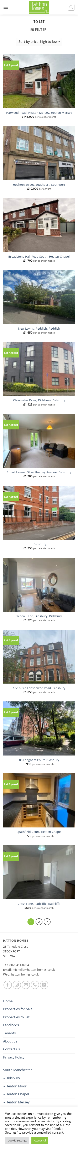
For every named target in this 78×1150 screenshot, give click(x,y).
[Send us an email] (26, 985)
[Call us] (35, 985)
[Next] (47, 921)
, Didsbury (39, 544)
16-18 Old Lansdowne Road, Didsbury (39, 688)
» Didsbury (11, 1078)
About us (10, 1041)
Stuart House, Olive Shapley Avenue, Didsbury (39, 472)
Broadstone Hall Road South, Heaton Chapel (39, 256)
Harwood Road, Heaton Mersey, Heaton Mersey (39, 113)
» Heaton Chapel (16, 1094)
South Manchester (17, 1070)
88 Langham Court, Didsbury (39, 760)
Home (8, 1001)
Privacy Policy (13, 1057)
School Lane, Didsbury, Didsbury (39, 616)
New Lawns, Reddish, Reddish (39, 328)
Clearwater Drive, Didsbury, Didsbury (39, 400)
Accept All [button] (40, 1140)
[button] (5, 7)
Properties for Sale (17, 1009)
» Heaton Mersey (16, 1102)
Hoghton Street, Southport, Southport (39, 185)
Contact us (11, 1049)
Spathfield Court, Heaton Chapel (39, 832)
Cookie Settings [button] (17, 1140)
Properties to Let (16, 1017)
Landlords (11, 1025)
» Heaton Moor (15, 1086)
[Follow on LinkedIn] (44, 985)
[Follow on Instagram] (17, 985)
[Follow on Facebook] (8, 985)
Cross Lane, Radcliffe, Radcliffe (39, 904)
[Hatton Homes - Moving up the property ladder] (39, 7)
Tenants (9, 1033)
